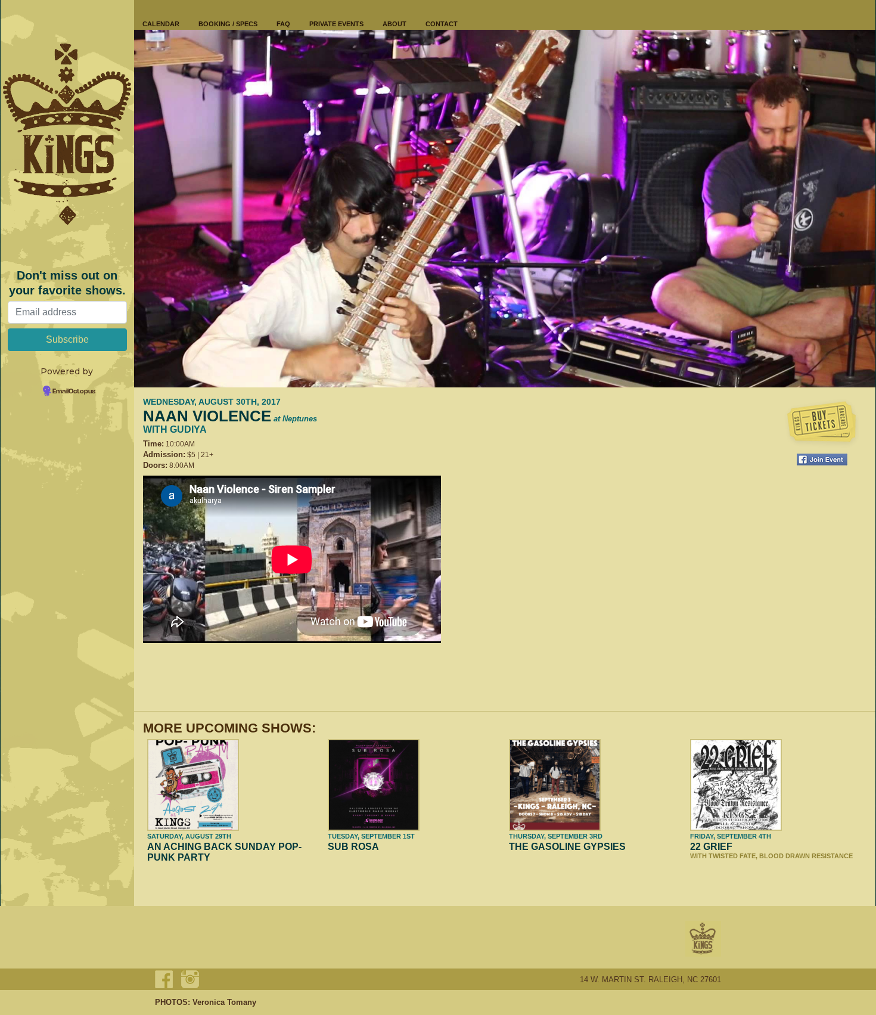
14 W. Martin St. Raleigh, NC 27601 (650, 979)
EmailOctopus (73, 392)
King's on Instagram (190, 979)
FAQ (283, 23)
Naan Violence (230, 416)
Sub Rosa (353, 847)
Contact (441, 23)
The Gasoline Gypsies (567, 847)
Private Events (336, 23)
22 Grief (711, 847)
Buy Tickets (821, 423)
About (394, 23)
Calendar (160, 23)
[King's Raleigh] (67, 134)
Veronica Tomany (224, 1002)
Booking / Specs (227, 23)
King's (703, 939)
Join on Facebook (822, 459)
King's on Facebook (164, 979)
